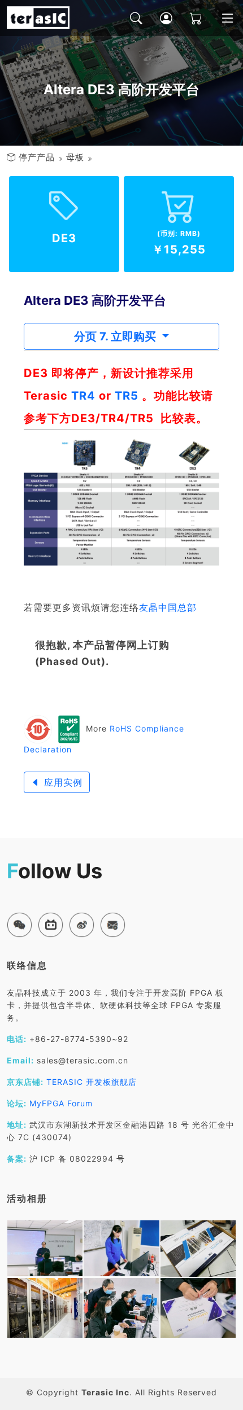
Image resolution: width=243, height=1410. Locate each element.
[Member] (158, 18)
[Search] (128, 18)
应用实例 (62, 782)
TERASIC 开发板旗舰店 (91, 1082)
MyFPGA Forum (61, 1103)
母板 (75, 157)
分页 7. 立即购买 (116, 336)
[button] (19, 925)
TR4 (83, 395)
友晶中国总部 (168, 607)
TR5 (126, 395)
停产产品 (37, 157)
